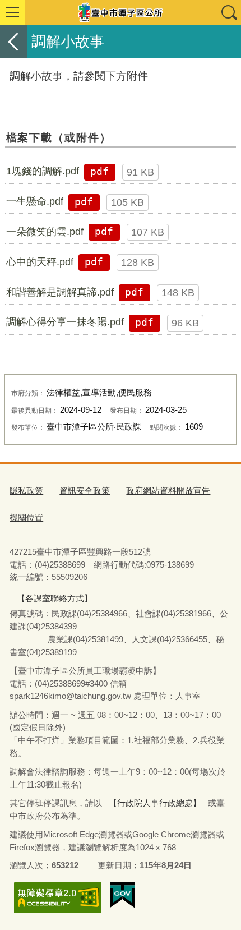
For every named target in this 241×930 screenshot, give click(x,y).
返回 (13, 41)
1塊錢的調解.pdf (42, 171)
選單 (12, 12)
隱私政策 (26, 490)
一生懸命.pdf (34, 201)
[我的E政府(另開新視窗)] (122, 895)
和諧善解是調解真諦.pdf (60, 292)
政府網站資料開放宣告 (168, 490)
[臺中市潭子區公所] (120, 12)
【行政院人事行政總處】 (155, 803)
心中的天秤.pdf (39, 262)
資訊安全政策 (84, 490)
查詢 (228, 12)
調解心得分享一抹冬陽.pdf (65, 322)
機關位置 (26, 517)
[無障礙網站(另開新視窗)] (57, 897)
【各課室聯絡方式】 (54, 598)
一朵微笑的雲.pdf (45, 231)
